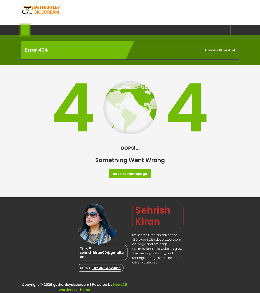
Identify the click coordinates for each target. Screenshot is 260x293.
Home (210, 50)
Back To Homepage (130, 173)
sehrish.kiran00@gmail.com (102, 254)
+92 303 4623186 (106, 268)
